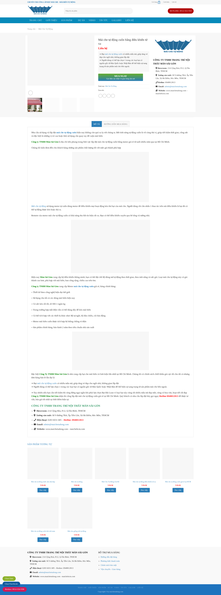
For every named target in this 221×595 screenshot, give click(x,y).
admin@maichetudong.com (176, 86)
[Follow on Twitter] (182, 2)
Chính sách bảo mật (109, 565)
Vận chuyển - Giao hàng (110, 569)
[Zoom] (30, 93)
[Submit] (131, 11)
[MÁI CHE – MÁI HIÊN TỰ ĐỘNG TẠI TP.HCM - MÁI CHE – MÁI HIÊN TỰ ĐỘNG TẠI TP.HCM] (43, 10)
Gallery (117, 20)
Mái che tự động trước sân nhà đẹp (43, 482)
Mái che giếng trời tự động (77, 531)
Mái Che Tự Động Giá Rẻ (110, 482)
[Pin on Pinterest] (109, 96)
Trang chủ (35, 20)
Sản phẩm (66, 20)
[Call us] (187, 2)
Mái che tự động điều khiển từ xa (144, 482)
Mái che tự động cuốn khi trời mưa (43, 531)
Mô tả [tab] (96, 124)
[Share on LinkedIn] (113, 96)
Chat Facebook (11, 584)
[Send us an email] (184, 2)
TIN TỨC (103, 20)
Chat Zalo (9, 578)
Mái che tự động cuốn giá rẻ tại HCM (178, 482)
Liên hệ (174, 2)
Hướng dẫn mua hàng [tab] (116, 124)
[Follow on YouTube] (192, 2)
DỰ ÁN (81, 20)
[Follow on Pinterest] (189, 2)
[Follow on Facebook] (179, 2)
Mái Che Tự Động (45, 29)
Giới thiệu (166, 2)
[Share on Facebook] (100, 96)
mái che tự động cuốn (113, 54)
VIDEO (92, 20)
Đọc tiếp (43, 490)
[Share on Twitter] (104, 96)
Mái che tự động (38, 206)
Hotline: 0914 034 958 (14, 589)
